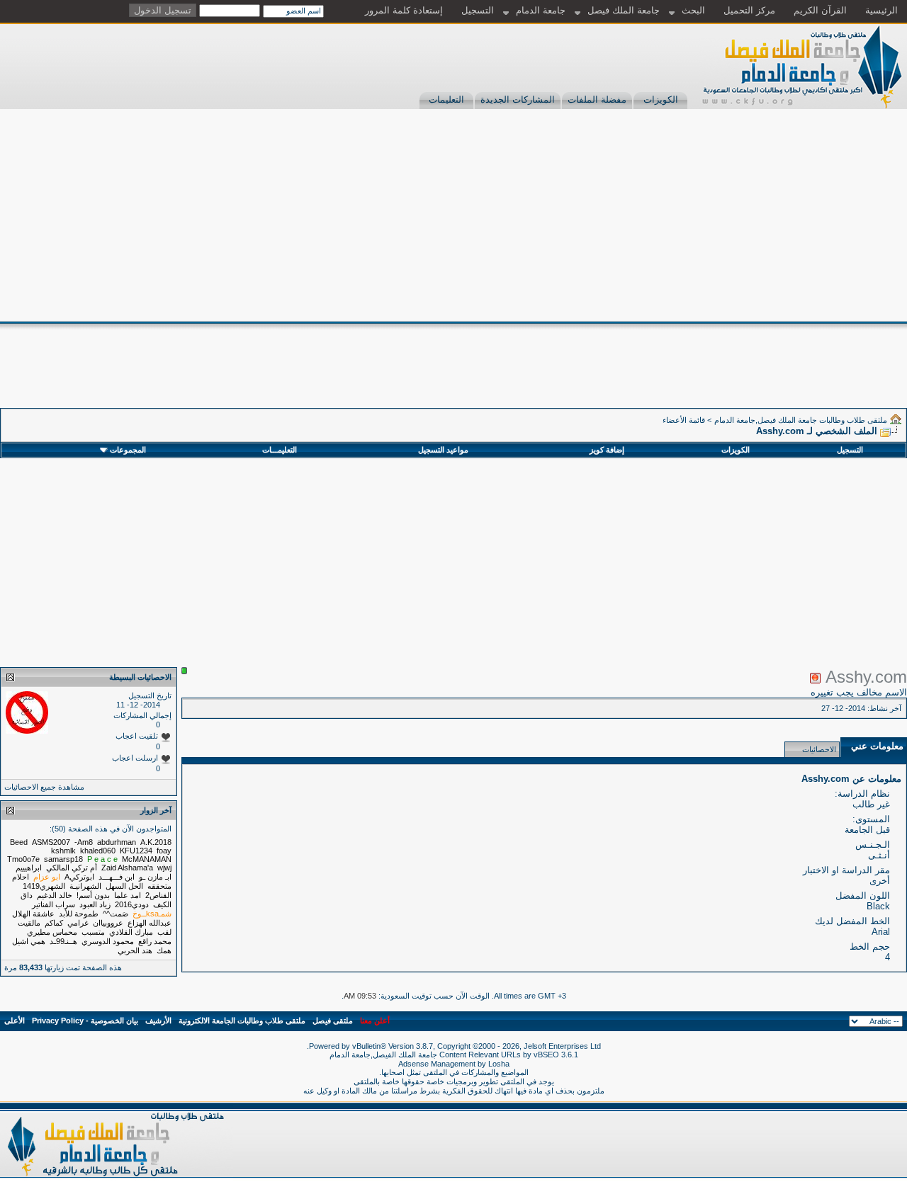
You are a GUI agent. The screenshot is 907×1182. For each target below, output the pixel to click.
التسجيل (477, 10)
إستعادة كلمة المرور (404, 10)
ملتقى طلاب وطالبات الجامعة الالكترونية (242, 1020)
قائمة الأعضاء (684, 420)
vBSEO (546, 1054)
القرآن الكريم (820, 10)
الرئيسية (881, 10)
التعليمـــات (279, 449)
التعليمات (446, 99)
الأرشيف (158, 1020)
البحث (693, 10)
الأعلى (14, 1020)
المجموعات (128, 449)
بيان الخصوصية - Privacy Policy (85, 1020)
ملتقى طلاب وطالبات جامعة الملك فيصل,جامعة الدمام (800, 420)
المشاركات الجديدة (517, 99)
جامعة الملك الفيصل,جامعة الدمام (384, 1054)
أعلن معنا (375, 1020)
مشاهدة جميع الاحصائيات (44, 787)
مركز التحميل (749, 10)
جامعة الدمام (540, 10)
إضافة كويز (607, 449)
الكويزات (660, 99)
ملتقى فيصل (332, 1020)
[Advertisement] (453, 215)
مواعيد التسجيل (443, 449)
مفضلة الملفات (597, 99)
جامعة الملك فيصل (623, 10)
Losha (498, 1063)
